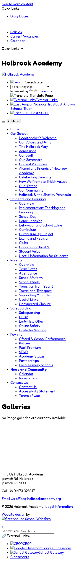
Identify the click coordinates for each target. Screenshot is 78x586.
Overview (26, 203)
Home (14, 129)
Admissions (27, 151)
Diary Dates (19, 16)
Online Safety (29, 325)
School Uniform (31, 277)
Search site (10, 531)
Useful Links (28, 299)
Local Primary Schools (36, 365)
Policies (16, 32)
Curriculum (27, 229)
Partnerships (29, 360)
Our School (19, 133)
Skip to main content (17, 4)
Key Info (16, 334)
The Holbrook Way (33, 146)
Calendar (17, 40)
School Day (27, 216)
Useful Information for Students (43, 256)
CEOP (23, 317)
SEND (23, 352)
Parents (16, 260)
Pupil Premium (30, 347)
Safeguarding (20, 308)
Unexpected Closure (35, 304)
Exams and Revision (34, 238)
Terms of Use (29, 395)
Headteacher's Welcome (38, 138)
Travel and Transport (35, 291)
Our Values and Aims (35, 142)
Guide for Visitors (32, 330)
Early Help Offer (31, 321)
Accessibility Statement (37, 391)
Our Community (31, 190)
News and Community (28, 369)
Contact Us (19, 382)
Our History (28, 186)
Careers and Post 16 (34, 247)
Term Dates (28, 269)
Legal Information (59, 506)
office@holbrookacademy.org (31, 498)
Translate (45, 91)
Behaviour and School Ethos (41, 225)
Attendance (28, 273)
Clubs (23, 242)
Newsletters (28, 378)
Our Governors (30, 159)
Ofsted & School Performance (42, 339)
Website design (13, 514)
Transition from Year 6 (36, 286)
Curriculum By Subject (36, 234)
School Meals (29, 282)
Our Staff (26, 155)
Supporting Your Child (35, 295)
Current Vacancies (24, 36)
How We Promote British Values (43, 181)
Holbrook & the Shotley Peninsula (45, 194)
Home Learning (30, 221)
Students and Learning (28, 199)
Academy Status (32, 356)
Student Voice (29, 251)
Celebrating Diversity (35, 177)
